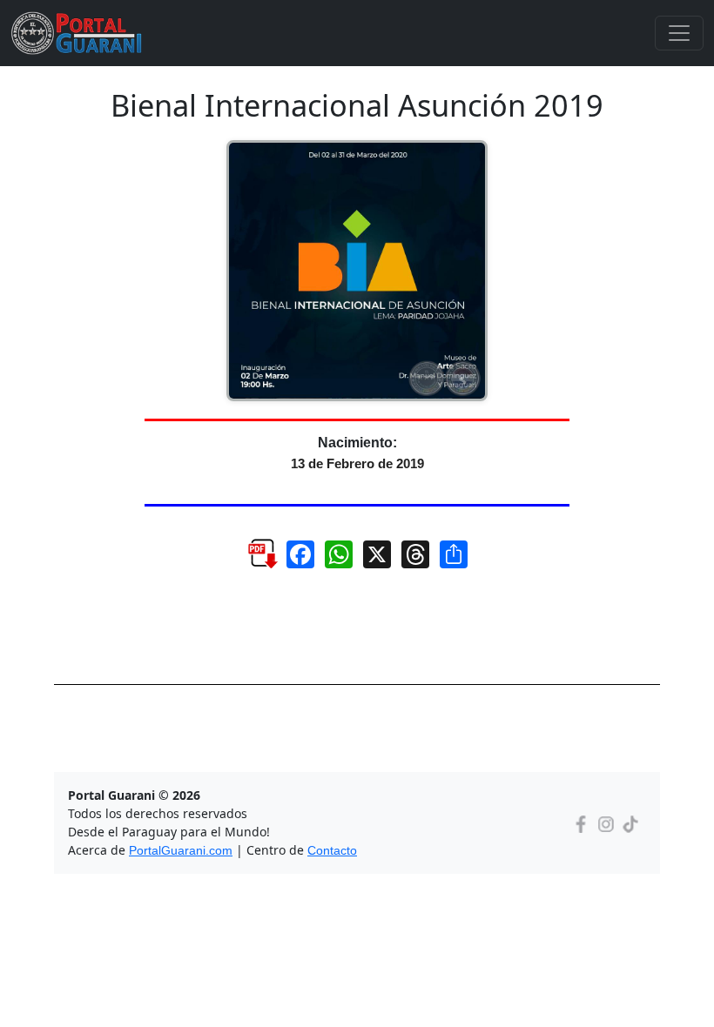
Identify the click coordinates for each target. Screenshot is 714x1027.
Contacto (332, 850)
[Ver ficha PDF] (247, 567)
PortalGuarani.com (180, 850)
